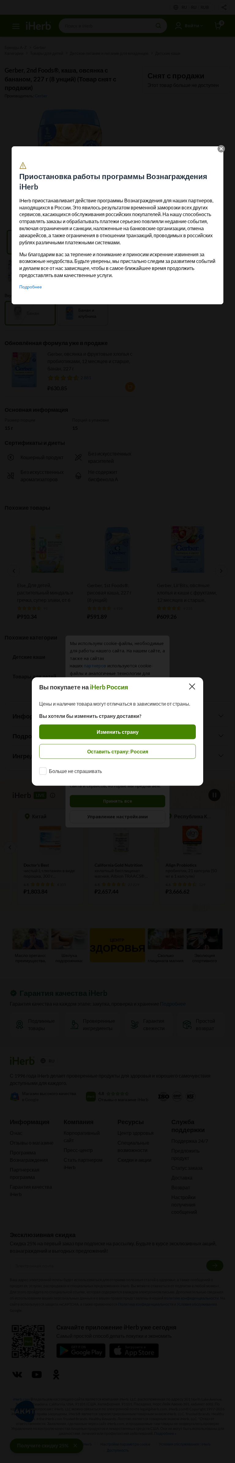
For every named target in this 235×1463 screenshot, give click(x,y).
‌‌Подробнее (30, 286)
